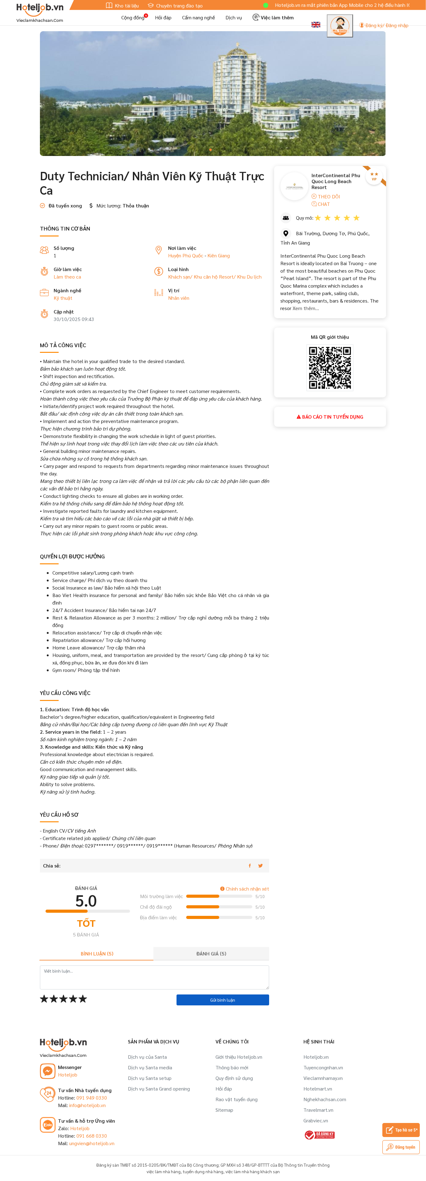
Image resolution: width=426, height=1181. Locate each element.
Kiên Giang (218, 255)
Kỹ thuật (63, 297)
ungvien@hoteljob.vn (91, 1143)
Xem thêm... (305, 308)
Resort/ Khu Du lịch (240, 276)
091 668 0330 (91, 1135)
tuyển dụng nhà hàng (203, 1171)
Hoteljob (67, 1074)
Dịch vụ (233, 17)
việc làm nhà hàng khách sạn (252, 1171)
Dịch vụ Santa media (150, 1067)
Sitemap (224, 1109)
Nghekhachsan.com (324, 1099)
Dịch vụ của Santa (147, 1056)
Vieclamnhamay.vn (323, 1078)
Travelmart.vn (318, 1109)
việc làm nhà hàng (164, 1171)
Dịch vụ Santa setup (150, 1078)
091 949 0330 (91, 1097)
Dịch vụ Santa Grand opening (159, 1088)
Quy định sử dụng (234, 1078)
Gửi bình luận (222, 1000)
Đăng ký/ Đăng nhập (386, 25)
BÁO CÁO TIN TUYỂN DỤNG (332, 416)
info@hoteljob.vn (87, 1105)
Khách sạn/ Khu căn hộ (193, 276)
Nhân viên (178, 297)
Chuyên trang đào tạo (179, 5)
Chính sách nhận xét (247, 888)
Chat (323, 204)
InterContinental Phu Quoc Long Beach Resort (336, 181)
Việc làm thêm (276, 17)
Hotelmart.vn (317, 1088)
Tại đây (396, 5)
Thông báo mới (231, 1067)
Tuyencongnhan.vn (323, 1067)
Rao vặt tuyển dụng (236, 1099)
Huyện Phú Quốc (185, 255)
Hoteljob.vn (316, 1056)
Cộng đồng (132, 17)
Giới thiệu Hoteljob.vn (238, 1056)
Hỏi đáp (163, 17)
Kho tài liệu (126, 5)
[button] (210, 149)
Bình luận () (97, 953)
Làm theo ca (67, 276)
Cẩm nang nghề (198, 17)
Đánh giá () (211, 953)
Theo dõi (328, 196)
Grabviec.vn (315, 1120)
